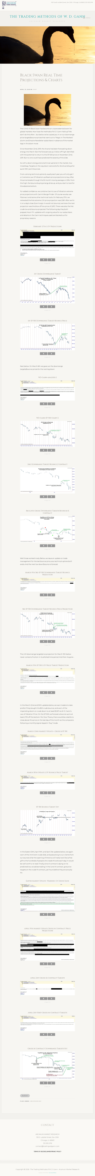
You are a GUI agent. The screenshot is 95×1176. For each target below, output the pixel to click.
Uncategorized (35, 1101)
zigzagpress (52, 1172)
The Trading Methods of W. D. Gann (47, 16)
